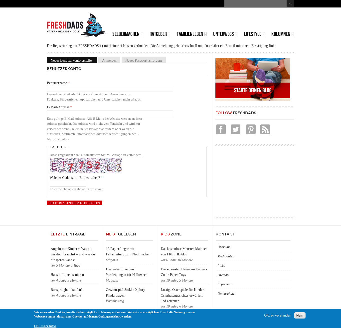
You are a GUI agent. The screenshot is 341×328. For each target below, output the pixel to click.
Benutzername (58, 83)
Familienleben (190, 34)
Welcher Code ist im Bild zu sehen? (76, 178)
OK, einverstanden (277, 315)
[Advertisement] (235, 19)
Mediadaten (225, 256)
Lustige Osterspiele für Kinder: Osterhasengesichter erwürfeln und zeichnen (183, 295)
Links (221, 266)
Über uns (223, 247)
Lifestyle (252, 34)
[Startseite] (76, 25)
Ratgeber (158, 34)
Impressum (224, 284)
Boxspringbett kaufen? (66, 290)
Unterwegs (223, 34)
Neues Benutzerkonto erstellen (74, 60)
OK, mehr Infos (45, 326)
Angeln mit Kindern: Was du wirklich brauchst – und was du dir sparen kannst (73, 254)
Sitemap (223, 275)
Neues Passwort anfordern (143, 60)
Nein (299, 315)
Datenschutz (225, 294)
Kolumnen (280, 34)
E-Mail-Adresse (59, 107)
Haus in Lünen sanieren (67, 275)
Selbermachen (126, 34)
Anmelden (109, 60)
